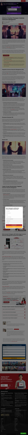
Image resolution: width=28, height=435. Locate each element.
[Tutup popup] (21, 207)
